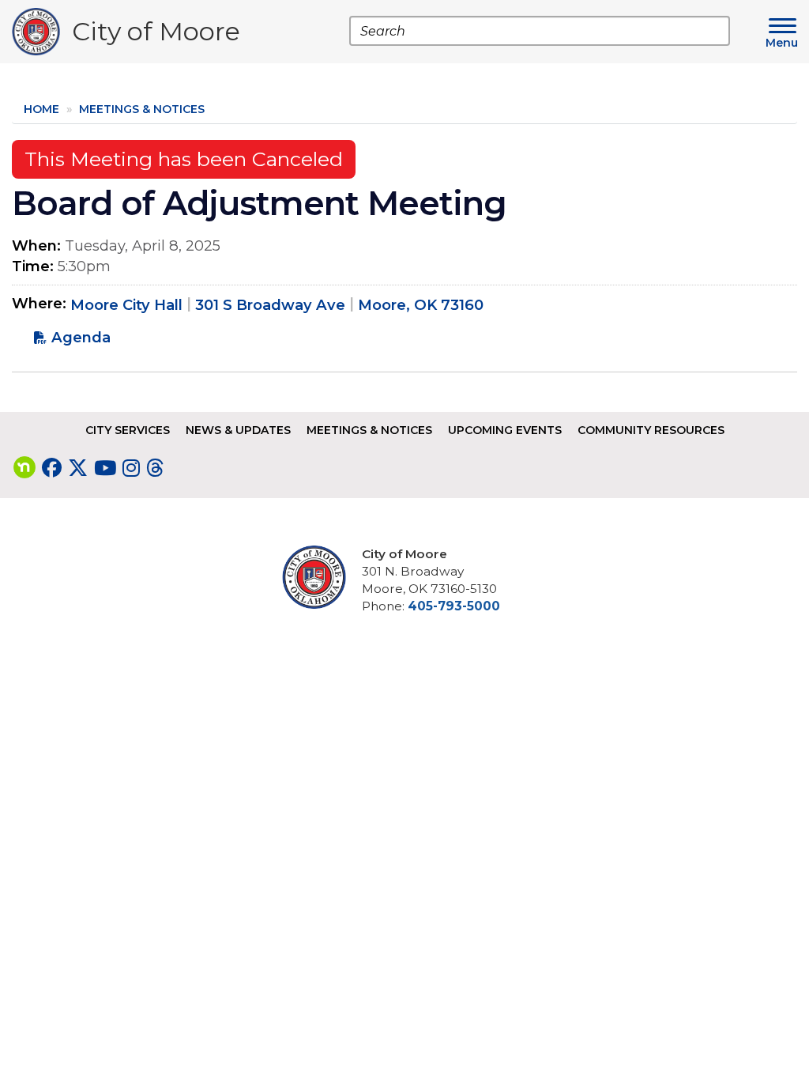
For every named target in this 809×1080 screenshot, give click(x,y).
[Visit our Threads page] (155, 468)
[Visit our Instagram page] (131, 468)
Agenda (81, 337)
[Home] (42, 31)
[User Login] (320, 577)
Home (41, 109)
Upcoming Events (505, 430)
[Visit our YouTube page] (105, 468)
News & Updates (238, 430)
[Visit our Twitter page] (78, 468)
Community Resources (651, 430)
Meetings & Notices (142, 109)
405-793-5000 (454, 606)
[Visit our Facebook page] (52, 468)
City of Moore (156, 35)
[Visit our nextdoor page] (24, 468)
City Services (127, 430)
